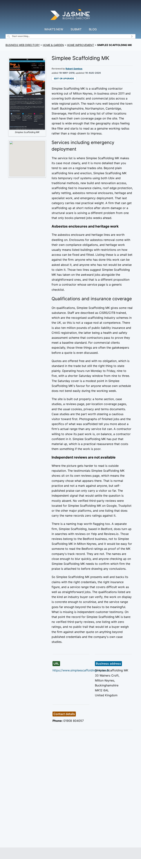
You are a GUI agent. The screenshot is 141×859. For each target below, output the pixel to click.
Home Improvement (80, 45)
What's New (53, 29)
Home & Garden (53, 45)
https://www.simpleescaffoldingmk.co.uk (81, 670)
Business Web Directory (23, 45)
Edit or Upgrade (64, 78)
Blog (93, 29)
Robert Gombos (74, 68)
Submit (76, 29)
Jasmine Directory (70, 15)
